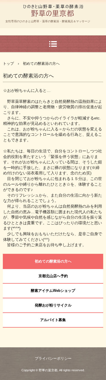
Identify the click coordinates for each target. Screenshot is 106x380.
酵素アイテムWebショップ (53, 290)
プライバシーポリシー (53, 358)
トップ (8, 63)
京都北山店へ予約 (53, 276)
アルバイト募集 (53, 320)
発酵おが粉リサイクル (53, 305)
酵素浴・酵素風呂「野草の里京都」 (53, 23)
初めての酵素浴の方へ (53, 261)
